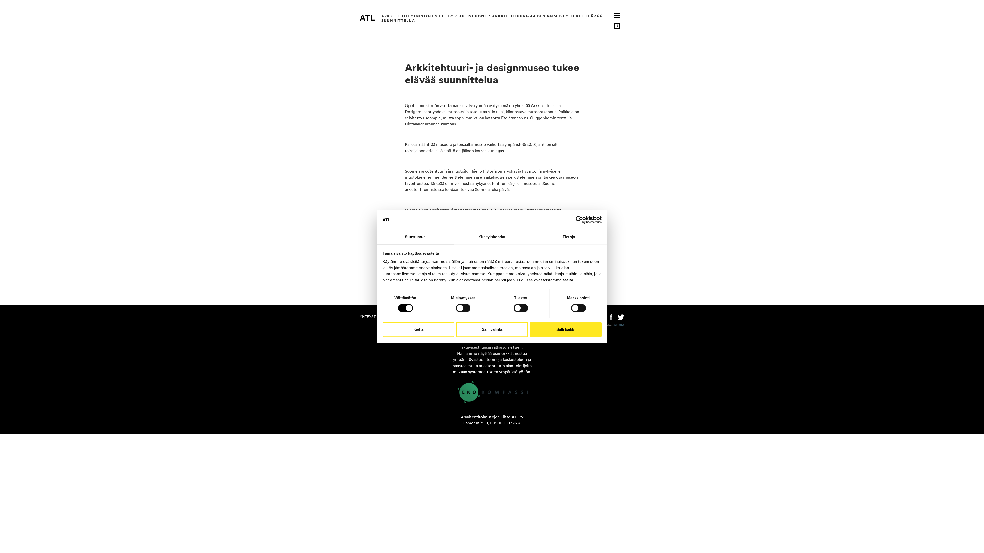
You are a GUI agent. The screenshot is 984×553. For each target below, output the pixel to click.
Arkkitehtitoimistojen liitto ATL (367, 18)
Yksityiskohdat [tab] (492, 237)
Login (617, 26)
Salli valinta (492, 329)
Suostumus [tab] (415, 237)
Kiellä (418, 329)
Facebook (611, 316)
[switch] (463, 308)
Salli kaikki (565, 329)
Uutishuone (473, 16)
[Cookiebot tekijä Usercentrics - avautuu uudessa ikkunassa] (579, 220)
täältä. (569, 280)
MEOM (618, 325)
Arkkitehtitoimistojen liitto (417, 16)
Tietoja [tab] (569, 237)
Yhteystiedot (373, 316)
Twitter (621, 316)
